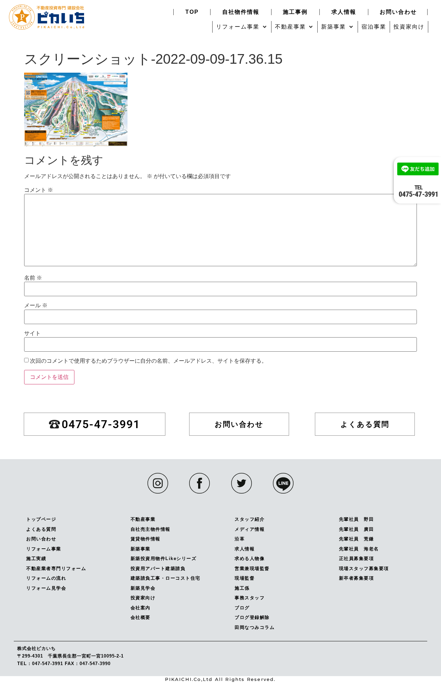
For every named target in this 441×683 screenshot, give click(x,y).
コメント (38, 190)
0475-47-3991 (418, 191)
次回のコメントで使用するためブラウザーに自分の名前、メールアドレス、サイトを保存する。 (148, 361)
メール (36, 305)
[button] (242, 27)
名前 (33, 278)
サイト (32, 333)
